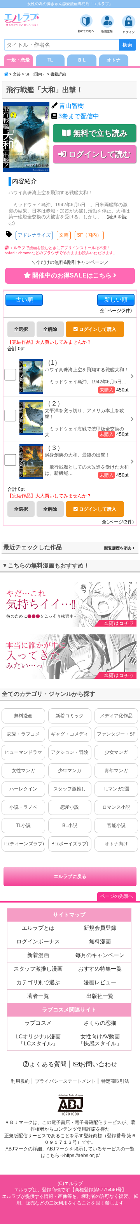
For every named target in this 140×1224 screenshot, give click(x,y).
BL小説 (69, 825)
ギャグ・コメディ (69, 734)
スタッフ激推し (69, 789)
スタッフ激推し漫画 (38, 969)
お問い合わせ (98, 1064)
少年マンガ (69, 770)
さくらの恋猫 (100, 1023)
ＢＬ (82, 60)
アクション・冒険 (69, 752)
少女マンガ (116, 752)
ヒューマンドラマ (23, 752)
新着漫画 (38, 955)
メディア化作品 (116, 715)
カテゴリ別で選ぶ (38, 982)
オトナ (114, 60)
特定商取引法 (115, 1081)
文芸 (17, 74)
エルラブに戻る (70, 876)
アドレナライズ (34, 235)
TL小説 (23, 825)
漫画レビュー (100, 982)
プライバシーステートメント (65, 1081)
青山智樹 (71, 105)
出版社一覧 (100, 996)
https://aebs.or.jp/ (82, 1155)
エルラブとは (38, 928)
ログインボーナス (38, 941)
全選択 (21, 329)
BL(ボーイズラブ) (69, 843)
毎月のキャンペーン (99, 955)
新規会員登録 (100, 928)
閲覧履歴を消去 (118, 548)
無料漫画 (23, 715)
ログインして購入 (97, 329)
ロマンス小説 (116, 807)
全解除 (50, 329)
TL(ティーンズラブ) (23, 843)
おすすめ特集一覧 (100, 969)
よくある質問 (47, 1064)
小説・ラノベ (23, 807)
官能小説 (116, 825)
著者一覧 (38, 996)
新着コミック (70, 715)
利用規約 (20, 1081)
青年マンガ (116, 770)
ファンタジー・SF (116, 734)
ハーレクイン (23, 789)
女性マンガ (23, 770)
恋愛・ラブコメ (23, 734)
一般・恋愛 (18, 60)
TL (50, 60)
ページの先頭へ (116, 896)
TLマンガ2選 (116, 789)
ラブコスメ (38, 1023)
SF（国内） (35, 74)
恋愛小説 (69, 807)
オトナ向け (116, 843)
